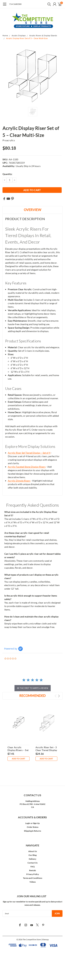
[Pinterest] (12, 198)
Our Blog (32, 855)
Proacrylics (8, 140)
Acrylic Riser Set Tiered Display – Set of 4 (29, 452)
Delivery (32, 859)
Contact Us (33, 862)
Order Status (32, 827)
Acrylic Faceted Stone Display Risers (27, 466)
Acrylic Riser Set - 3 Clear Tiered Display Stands (46, 750)
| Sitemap (45, 939)
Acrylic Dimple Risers (19, 480)
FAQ (32, 866)
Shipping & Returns (32, 831)
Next (59, 696)
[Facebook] (4, 198)
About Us (32, 851)
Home (5, 36)
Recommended (32, 696)
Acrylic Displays (19, 36)
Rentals (32, 870)
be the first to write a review (32, 688)
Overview (32, 210)
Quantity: (7, 174)
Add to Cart (18, 758)
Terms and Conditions (32, 878)
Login (27, 823)
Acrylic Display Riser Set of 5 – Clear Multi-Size (27, 38)
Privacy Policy (32, 874)
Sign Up (36, 823)
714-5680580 (15, 4)
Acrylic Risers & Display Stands (43, 36)
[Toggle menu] (4, 6)
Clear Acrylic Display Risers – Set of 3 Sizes (18, 750)
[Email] (8, 198)
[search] (48, 4)
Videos (33, 882)
